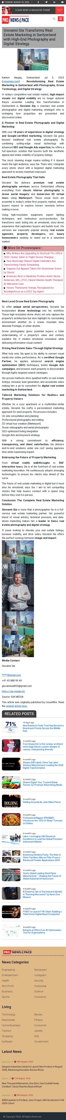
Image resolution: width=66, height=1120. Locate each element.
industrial (6, 1095)
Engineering (8, 970)
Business (7, 991)
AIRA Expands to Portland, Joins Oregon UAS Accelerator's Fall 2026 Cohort (33, 1102)
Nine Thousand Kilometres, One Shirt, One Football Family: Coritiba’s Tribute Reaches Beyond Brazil (30, 1085)
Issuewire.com (11, 81)
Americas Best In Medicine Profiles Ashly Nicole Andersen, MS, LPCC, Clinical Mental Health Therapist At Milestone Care (33, 280)
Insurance (40, 997)
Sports (6, 997)
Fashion (6, 1031)
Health (5, 981)
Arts (36, 1036)
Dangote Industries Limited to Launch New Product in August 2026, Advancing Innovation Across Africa (32, 1068)
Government (41, 1042)
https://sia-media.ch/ (13, 691)
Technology (8, 1015)
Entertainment (10, 975)
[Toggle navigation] (61, 18)
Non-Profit (8, 986)
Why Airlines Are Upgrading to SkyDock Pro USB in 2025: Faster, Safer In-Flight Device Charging (33, 255)
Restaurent (40, 970)
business (6, 1061)
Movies (38, 1015)
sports (5, 1078)
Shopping (7, 1036)
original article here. (16, 706)
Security (38, 981)
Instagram (40, 975)
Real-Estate (8, 1020)
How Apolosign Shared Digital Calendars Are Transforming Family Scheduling (30, 263)
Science (38, 991)
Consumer (40, 1025)
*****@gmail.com (11, 675)
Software (7, 1042)
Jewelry (38, 1031)
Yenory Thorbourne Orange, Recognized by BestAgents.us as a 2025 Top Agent (29, 290)
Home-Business (11, 1025)
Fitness (38, 1020)
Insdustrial (40, 986)
